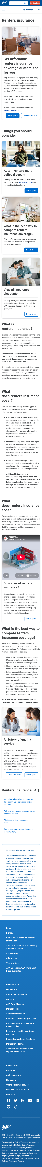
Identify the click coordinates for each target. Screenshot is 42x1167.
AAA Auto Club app (15, 1004)
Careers (10, 999)
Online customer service (17, 1085)
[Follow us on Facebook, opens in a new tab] (8, 1100)
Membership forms (15, 1044)
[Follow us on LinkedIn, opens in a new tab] (37, 1100)
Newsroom (11, 1080)
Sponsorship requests (16, 1013)
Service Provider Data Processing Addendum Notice (22, 947)
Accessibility (12, 953)
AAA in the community (16, 994)
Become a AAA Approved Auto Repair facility (20, 1025)
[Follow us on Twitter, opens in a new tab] (15, 1100)
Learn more (31, 250)
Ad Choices (11, 958)
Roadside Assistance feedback (20, 1039)
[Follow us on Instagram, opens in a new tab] (23, 1100)
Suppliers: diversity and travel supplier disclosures (20, 1050)
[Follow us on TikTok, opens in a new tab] (15, 1107)
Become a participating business (21, 1018)
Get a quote (13, 115)
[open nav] (3, 10)
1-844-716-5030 (30, 115)
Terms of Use (12, 963)
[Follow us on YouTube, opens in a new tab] (30, 1100)
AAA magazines (13, 1075)
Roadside (36, 3)
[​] (25, 3)
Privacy (9, 933)
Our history (11, 989)
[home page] (4, 3)
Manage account (33, 10)
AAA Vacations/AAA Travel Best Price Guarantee (21, 969)
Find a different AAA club (17, 1089)
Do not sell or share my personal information (21, 939)
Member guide (12, 1009)
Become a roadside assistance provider (20, 1032)
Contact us (11, 1070)
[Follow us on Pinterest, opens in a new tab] (8, 1107)
